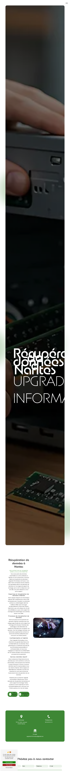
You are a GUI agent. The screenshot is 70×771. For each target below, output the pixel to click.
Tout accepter (9, 762)
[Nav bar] (67, 3)
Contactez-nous (25, 694)
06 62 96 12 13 (48, 722)
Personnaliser (9, 767)
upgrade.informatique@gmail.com (35, 736)
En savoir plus (14, 694)
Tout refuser (9, 765)
